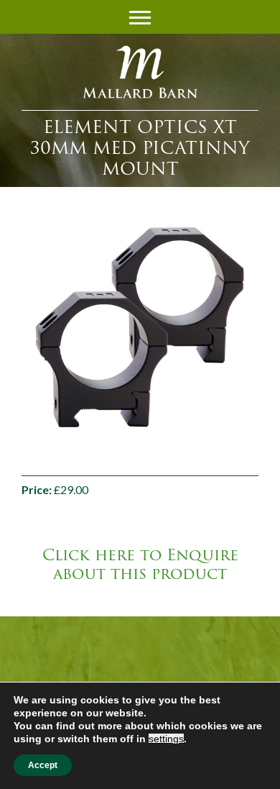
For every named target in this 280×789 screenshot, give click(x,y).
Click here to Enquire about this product (140, 564)
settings (166, 739)
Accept (42, 765)
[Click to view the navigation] (140, 16)
